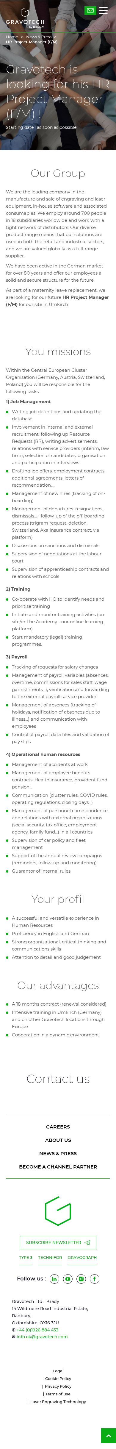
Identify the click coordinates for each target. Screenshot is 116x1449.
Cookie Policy (58, 1379)
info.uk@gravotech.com (42, 1337)
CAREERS (58, 1127)
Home (12, 37)
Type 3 (25, 1258)
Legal (58, 1371)
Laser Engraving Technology (58, 1402)
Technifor (50, 1258)
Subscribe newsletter (53, 1243)
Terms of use (58, 1394)
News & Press (38, 37)
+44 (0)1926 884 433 (37, 1330)
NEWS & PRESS (58, 1153)
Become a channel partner (58, 1167)
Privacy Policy (58, 1387)
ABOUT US (58, 1140)
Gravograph (82, 1258)
